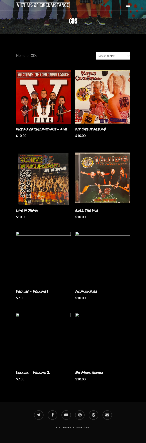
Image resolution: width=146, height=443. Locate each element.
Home (20, 55)
